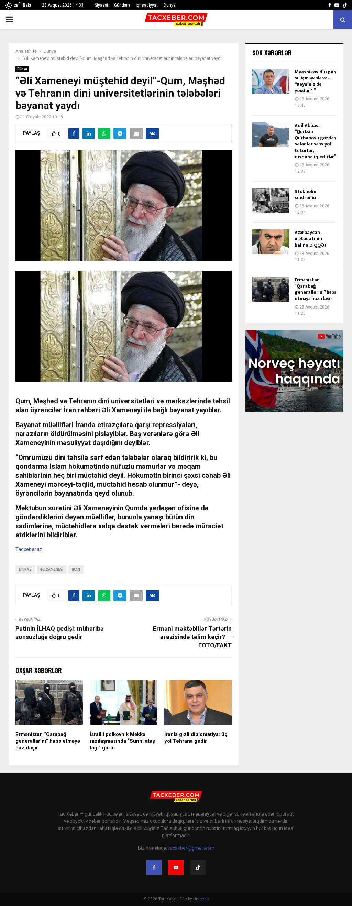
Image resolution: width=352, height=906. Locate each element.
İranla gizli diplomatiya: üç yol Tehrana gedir (196, 737)
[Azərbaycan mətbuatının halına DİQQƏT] (270, 241)
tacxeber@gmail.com (191, 848)
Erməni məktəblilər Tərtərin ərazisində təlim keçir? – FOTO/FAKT (192, 637)
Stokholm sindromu (305, 194)
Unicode (201, 899)
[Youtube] (176, 867)
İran (76, 569)
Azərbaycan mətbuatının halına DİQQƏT (311, 238)
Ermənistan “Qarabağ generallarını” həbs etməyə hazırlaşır (47, 741)
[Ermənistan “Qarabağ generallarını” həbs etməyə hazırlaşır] (270, 289)
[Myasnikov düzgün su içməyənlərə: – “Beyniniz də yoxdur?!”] (270, 81)
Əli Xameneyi (51, 569)
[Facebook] (154, 867)
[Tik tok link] (345, 5)
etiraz (25, 569)
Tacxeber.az (28, 549)
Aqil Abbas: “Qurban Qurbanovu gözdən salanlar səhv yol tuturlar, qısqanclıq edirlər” (315, 141)
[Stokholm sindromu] (270, 200)
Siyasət (101, 5)
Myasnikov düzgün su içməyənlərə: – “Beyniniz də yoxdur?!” (315, 81)
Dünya (170, 5)
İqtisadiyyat (147, 5)
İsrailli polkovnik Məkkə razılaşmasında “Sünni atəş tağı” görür (122, 741)
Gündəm (122, 5)
